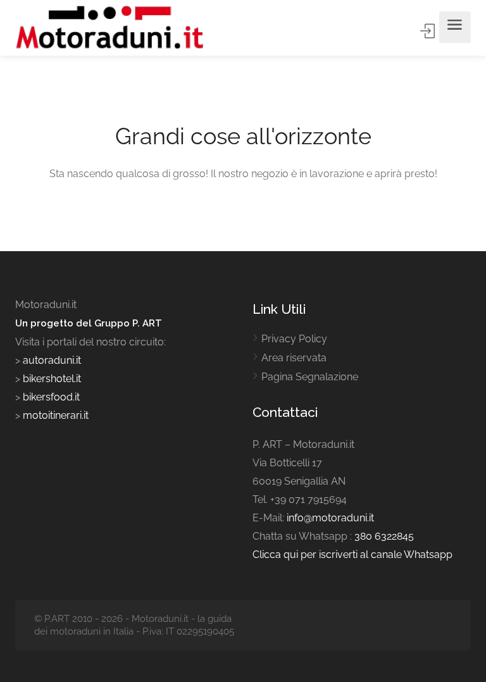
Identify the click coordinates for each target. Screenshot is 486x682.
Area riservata (294, 358)
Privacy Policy (294, 339)
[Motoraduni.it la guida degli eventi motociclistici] (110, 27)
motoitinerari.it (54, 415)
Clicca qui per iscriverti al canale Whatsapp (352, 555)
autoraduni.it (52, 360)
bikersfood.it (51, 397)
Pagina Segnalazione (309, 377)
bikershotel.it (52, 379)
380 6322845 (384, 536)
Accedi (428, 31)
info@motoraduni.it (330, 518)
